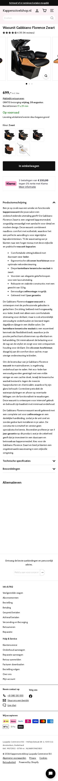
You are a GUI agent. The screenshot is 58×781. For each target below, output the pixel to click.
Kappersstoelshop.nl (17, 10)
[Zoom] (46, 76)
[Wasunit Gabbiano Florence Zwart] (22, 517)
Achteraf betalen (11, 617)
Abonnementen (11, 597)
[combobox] (29, 18)
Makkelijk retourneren (13, 98)
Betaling (7, 607)
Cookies (43, 758)
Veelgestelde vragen (13, 593)
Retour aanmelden (12, 659)
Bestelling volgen (11, 669)
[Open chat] (50, 773)
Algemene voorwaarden (14, 758)
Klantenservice (10, 645)
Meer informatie (27, 186)
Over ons (7, 674)
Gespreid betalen (11, 612)
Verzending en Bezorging (15, 622)
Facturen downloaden (13, 664)
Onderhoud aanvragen (14, 650)
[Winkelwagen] (44, 10)
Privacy (32, 758)
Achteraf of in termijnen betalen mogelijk (29, 3)
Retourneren (9, 627)
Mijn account (9, 679)
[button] (10, 32)
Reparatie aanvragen (13, 654)
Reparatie (7, 632)
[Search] (52, 18)
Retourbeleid (9, 762)
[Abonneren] (42, 572)
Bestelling (8, 602)
